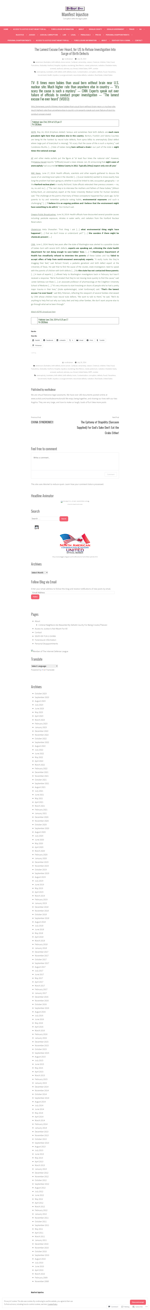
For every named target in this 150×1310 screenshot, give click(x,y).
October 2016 (41, 1004)
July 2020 (39, 835)
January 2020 (41, 858)
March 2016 (40, 1030)
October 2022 (41, 738)
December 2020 (41, 817)
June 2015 (39, 1064)
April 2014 (39, 1116)
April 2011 (39, 1232)
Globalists (43, 65)
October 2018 (41, 914)
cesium (89, 62)
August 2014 (40, 1101)
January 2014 (41, 1127)
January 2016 (41, 1038)
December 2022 (41, 731)
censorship (82, 62)
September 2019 (42, 873)
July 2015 (39, 1060)
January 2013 (41, 1169)
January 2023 (41, 727)
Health (49, 75)
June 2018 (39, 929)
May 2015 (39, 1068)
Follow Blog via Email (43, 581)
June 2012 (39, 1195)
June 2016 (39, 1019)
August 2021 (40, 787)
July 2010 (39, 1262)
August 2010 (40, 1259)
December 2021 (41, 772)
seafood (60, 68)
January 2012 (41, 1214)
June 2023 (39, 708)
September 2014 (42, 1098)
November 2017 (42, 955)
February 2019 (41, 899)
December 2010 (41, 1244)
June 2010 (39, 1266)
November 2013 (42, 1135)
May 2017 (39, 978)
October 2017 (41, 959)
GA (140, 29)
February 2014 (41, 1124)
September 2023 (42, 697)
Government (42, 75)
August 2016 (40, 1011)
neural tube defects (80, 75)
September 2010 (42, 1255)
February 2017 (41, 989)
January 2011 (41, 1240)
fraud (131, 29)
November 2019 (42, 865)
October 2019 (41, 869)
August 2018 (40, 922)
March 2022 (40, 764)
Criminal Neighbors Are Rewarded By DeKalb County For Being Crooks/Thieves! (73, 625)
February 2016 (41, 1034)
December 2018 (41, 907)
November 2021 (42, 776)
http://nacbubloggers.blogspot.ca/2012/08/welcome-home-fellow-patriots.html (75, 557)
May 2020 (39, 843)
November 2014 (42, 1090)
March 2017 (40, 985)
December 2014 (41, 1086)
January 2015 (41, 1083)
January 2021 (41, 813)
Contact (138, 40)
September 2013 (42, 1142)
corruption (92, 72)
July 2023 (39, 704)
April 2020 (39, 847)
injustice (20, 35)
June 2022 (39, 753)
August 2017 (40, 967)
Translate (50, 669)
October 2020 (41, 824)
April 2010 (39, 1270)
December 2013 (41, 1131)
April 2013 (39, 1161)
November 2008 (42, 1281)
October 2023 (41, 693)
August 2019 (40, 877)
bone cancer (65, 62)
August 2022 (40, 746)
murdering (71, 65)
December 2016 (41, 996)
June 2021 (39, 794)
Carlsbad (74, 62)
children (103, 62)
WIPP (90, 68)
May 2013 (39, 1157)
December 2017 (41, 951)
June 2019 (39, 884)
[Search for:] (45, 518)
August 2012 (40, 1187)
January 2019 (41, 903)
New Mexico (80, 65)
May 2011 (39, 1229)
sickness (66, 68)
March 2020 (40, 850)
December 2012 (41, 1172)
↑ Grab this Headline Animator (75, 504)
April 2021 (39, 802)
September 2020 (42, 828)
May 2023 (39, 712)
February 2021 (41, 809)
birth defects (56, 62)
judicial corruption (49, 35)
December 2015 (41, 1041)
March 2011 (40, 1236)
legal (73, 35)
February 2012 (41, 1210)
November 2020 (42, 820)
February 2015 (41, 1079)
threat (75, 68)
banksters (50, 72)
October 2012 (41, 1180)
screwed (53, 68)
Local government (65, 75)
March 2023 (40, 719)
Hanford (50, 65)
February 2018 (41, 944)
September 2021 (42, 783)
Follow (35, 597)
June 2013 (39, 1154)
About (81, 29)
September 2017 (42, 963)
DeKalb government (115, 29)
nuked (87, 65)
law (64, 35)
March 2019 (40, 895)
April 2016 (39, 1026)
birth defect (58, 72)
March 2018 (40, 940)
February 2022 (41, 768)
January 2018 (41, 948)
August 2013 (40, 1146)
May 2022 (39, 757)
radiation (101, 65)
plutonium (93, 65)
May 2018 (39, 933)
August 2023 (40, 701)
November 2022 (42, 734)
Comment (110, 474)
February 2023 (41, 723)
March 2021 (40, 805)
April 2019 (39, 892)
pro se (98, 35)
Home (6, 29)
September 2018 (42, 918)
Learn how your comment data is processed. (84, 484)
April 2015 (39, 1071)
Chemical (96, 62)
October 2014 (41, 1094)
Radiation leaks (111, 65)
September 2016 (42, 1008)
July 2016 (39, 1015)
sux (71, 68)
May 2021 (39, 798)
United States (83, 68)
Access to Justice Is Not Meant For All (29, 29)
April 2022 (39, 761)
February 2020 (41, 854)
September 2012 (42, 1184)
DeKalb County (95, 29)
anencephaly (41, 72)
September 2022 (42, 742)
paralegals (85, 35)
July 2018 (39, 925)
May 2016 (39, 1023)
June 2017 (39, 974)
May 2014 (39, 1113)
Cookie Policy (52, 1304)
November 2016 (42, 1000)
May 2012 (39, 1199)
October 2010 (41, 1251)
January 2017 (41, 993)
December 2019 (41, 862)
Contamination (82, 72)
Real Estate (98, 75)
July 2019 (39, 880)
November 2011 (42, 1217)
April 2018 (39, 937)
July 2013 (39, 1150)
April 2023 (39, 716)
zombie (95, 68)
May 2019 (39, 888)
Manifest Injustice (75, 14)
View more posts (99, 402)
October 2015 (41, 1049)
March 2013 (40, 1165)
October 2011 (41, 1221)
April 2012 (39, 1202)
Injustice (55, 75)
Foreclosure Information (62, 29)
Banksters (47, 62)
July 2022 (39, 749)
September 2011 (42, 1225)
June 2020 (39, 839)
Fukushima (35, 65)
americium (39, 62)
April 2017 (39, 982)
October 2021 (41, 779)
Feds (108, 62)
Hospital (57, 65)
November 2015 (42, 1045)
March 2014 (40, 1120)
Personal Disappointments (117, 35)
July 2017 (39, 970)
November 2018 (42, 910)
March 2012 (40, 1206)
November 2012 (42, 1176)
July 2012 (39, 1191)
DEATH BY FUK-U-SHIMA (121, 40)
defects (99, 72)
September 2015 (42, 1053)
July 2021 (39, 791)
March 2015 (40, 1075)
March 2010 (40, 1273)
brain (74, 72)
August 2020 (40, 832)
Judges (32, 35)
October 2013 (41, 1139)
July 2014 (39, 1105)
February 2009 (41, 1277)
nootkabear (68, 59)
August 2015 (40, 1056)
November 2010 (42, 1247)
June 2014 (39, 1109)
